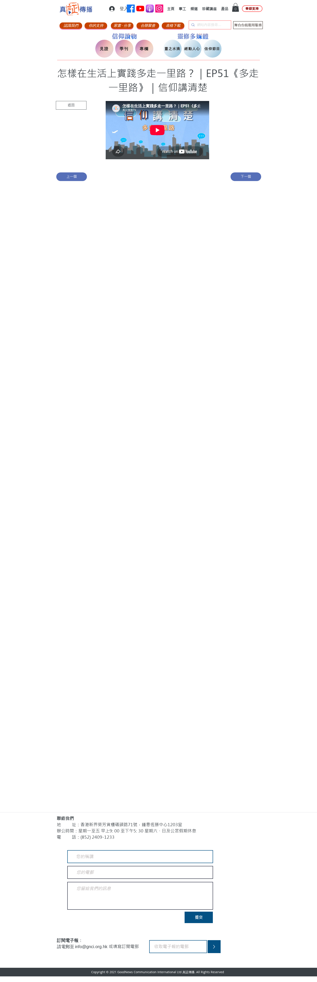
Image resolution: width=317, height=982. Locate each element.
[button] (235, 7)
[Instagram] (159, 9)
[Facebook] (131, 9)
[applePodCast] (150, 9)
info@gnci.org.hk (92, 946)
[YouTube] (140, 9)
